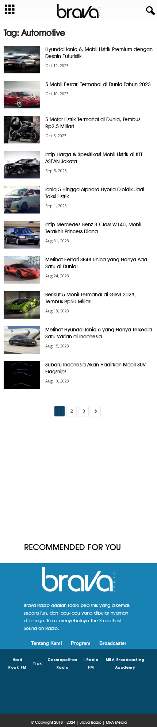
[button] (149, 11)
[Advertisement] (78, 482)
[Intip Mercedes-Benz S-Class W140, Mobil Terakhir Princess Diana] (22, 235)
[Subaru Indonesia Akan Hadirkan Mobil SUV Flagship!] (22, 375)
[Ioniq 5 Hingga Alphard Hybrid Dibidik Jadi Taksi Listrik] (22, 200)
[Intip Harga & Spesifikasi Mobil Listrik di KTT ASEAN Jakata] (22, 164)
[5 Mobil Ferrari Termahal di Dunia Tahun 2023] (22, 94)
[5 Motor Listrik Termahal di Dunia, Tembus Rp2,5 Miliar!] (22, 129)
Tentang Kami (46, 643)
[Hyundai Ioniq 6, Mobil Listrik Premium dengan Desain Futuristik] (22, 59)
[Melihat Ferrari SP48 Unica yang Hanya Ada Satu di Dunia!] (22, 270)
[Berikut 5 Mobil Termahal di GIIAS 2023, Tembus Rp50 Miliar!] (22, 305)
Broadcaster (112, 643)
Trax (37, 663)
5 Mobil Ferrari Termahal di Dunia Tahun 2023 (98, 84)
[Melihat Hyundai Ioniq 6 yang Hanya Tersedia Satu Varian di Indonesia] (22, 340)
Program (81, 643)
